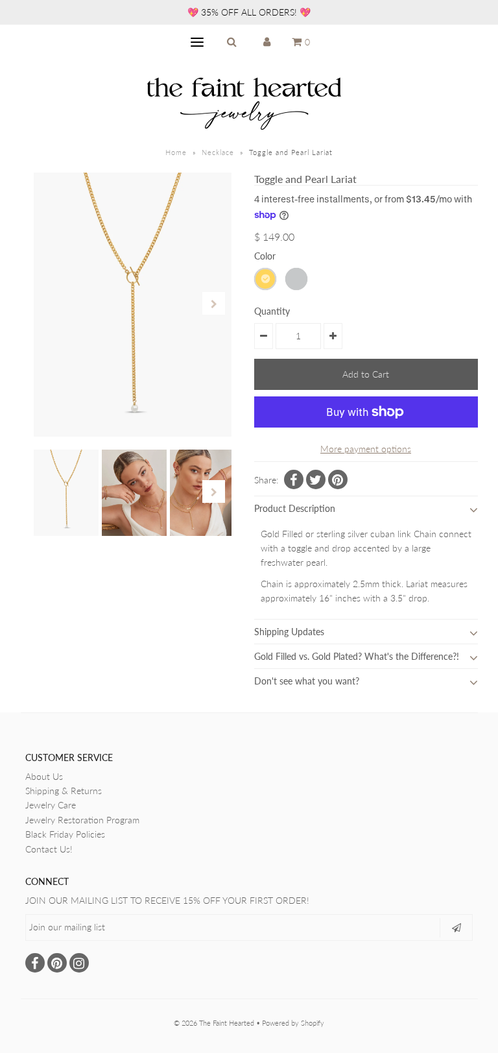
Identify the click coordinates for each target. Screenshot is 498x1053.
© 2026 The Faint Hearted (214, 1023)
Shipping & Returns (63, 790)
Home (176, 152)
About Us (44, 776)
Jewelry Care (50, 804)
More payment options (365, 448)
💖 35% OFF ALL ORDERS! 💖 (249, 12)
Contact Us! (49, 848)
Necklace (218, 152)
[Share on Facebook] (293, 479)
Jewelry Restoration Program (82, 819)
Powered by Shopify (293, 1023)
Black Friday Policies (65, 834)
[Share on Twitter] (316, 479)
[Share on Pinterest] (338, 479)
